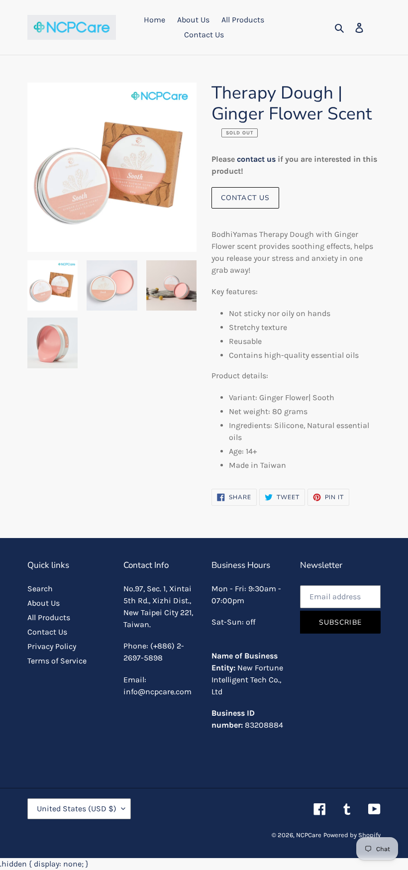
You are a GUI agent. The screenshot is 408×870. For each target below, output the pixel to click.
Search (40, 588)
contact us (256, 159)
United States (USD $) (76, 808)
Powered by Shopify (352, 835)
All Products (48, 617)
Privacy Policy (51, 646)
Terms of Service (57, 660)
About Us (43, 603)
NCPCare (308, 835)
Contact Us (245, 198)
